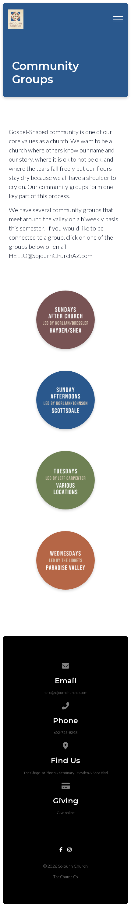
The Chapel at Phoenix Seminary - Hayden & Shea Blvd (65, 772)
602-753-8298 (65, 732)
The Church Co (65, 876)
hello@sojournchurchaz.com (65, 692)
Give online (66, 812)
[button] (118, 19)
